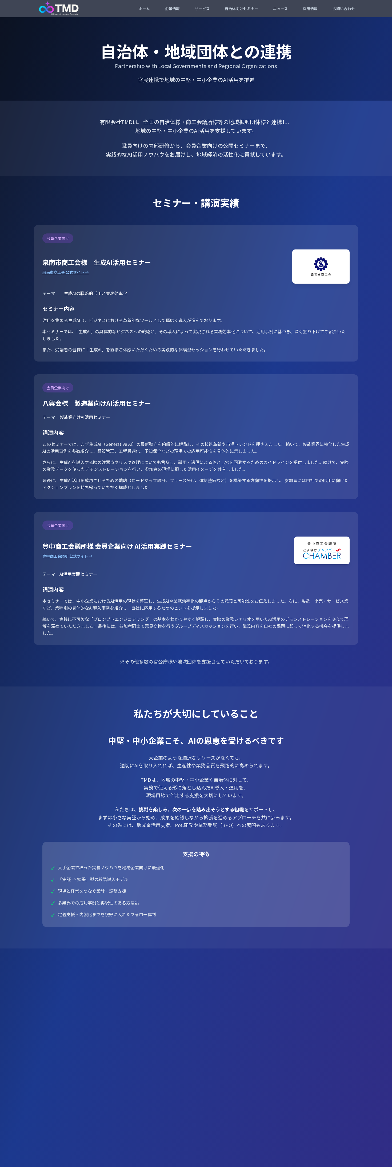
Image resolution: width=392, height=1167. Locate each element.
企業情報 (172, 8)
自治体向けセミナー (241, 8)
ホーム (144, 8)
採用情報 (310, 8)
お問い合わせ (344, 8)
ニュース (280, 8)
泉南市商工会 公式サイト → (65, 272)
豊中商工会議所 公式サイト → (67, 556)
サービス (202, 8)
